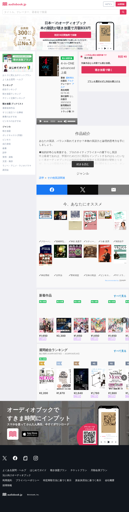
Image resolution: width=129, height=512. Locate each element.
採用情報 (7, 485)
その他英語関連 (56, 177)
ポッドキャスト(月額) (12, 135)
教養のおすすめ (10, 116)
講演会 (6, 170)
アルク (70, 80)
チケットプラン (78, 470)
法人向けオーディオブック (17, 475)
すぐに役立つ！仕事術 (13, 112)
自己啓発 (7, 144)
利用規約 (7, 480)
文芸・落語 (8, 161)
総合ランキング (10, 89)
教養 (5, 148)
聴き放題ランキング (12, 93)
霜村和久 (70, 77)
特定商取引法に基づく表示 (57, 480)
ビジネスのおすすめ (12, 121)
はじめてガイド (38, 470)
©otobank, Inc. (33, 495)
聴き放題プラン (58, 470)
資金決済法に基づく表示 (88, 480)
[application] (56, 121)
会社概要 (109, 480)
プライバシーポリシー (27, 480)
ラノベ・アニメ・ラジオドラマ (17, 165)
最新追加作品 (9, 108)
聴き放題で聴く (104, 69)
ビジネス (7, 139)
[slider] (71, 121)
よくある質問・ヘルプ (13, 79)
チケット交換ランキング (14, 98)
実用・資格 (8, 157)
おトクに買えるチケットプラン (17, 75)
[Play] (40, 121)
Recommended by (112, 280)
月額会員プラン (99, 470)
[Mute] (65, 121)
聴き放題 (7, 131)
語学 (5, 152)
